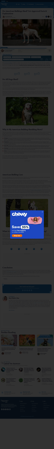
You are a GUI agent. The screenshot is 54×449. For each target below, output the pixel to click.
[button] (42, 211)
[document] (27, 224)
